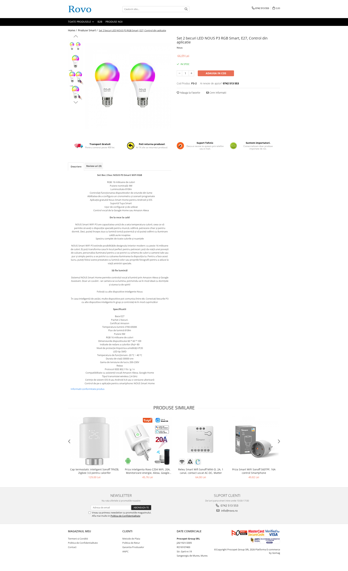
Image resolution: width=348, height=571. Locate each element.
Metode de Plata (131, 538)
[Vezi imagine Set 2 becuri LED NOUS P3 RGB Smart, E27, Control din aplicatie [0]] (75, 46)
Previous (75, 37)
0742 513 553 (229, 505)
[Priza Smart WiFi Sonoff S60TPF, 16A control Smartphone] (254, 441)
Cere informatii (217, 92)
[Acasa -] (86, 9)
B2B (100, 21)
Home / (72, 30)
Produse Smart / (88, 30)
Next (75, 102)
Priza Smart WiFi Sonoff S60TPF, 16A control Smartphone (254, 471)
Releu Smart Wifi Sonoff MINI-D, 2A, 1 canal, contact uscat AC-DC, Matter (200, 471)
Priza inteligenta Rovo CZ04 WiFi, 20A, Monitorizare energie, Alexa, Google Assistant (147, 471)
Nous (180, 47)
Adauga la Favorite (189, 92)
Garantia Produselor (133, 547)
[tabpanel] (128, 86)
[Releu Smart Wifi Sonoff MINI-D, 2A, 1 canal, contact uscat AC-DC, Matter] (200, 441)
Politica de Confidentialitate (125, 515)
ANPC (125, 551)
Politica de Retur (131, 542)
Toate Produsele (80, 21)
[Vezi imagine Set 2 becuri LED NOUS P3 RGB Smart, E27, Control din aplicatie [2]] (75, 77)
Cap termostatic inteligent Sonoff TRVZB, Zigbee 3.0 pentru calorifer (94, 471)
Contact (72, 547)
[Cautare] (186, 9)
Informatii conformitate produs (87, 389)
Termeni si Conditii (78, 538)
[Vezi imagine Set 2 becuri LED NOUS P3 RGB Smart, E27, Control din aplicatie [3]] (75, 92)
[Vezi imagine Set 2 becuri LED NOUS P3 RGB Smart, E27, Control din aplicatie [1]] (75, 61)
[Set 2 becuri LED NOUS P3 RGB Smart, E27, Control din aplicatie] (128, 86)
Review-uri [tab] (94, 166)
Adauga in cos (216, 73)
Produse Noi (114, 21)
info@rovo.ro (229, 510)
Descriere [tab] (76, 166)
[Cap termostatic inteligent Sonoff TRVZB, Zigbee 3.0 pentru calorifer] (94, 441)
